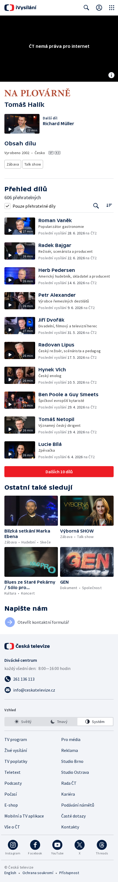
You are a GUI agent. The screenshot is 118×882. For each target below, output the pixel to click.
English (10, 872)
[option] (23, 721)
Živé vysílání (15, 750)
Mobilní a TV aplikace (24, 816)
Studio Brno (72, 761)
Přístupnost (69, 872)
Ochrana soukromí (38, 872)
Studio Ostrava (75, 772)
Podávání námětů (77, 805)
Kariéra (68, 794)
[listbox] (59, 721)
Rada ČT (69, 783)
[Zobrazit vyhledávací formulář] (86, 7)
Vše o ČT (12, 827)
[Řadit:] (109, 205)
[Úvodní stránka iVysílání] (20, 7)
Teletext (12, 772)
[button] (21, 226)
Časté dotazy (73, 816)
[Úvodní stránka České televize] (27, 646)
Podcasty (13, 783)
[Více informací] (111, 75)
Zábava (13, 164)
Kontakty (70, 827)
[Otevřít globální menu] (111, 7)
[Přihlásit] (99, 7)
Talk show (32, 164)
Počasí (10, 794)
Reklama (69, 750)
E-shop (11, 805)
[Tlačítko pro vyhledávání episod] (96, 206)
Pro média (70, 739)
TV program (15, 739)
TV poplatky (15, 761)
